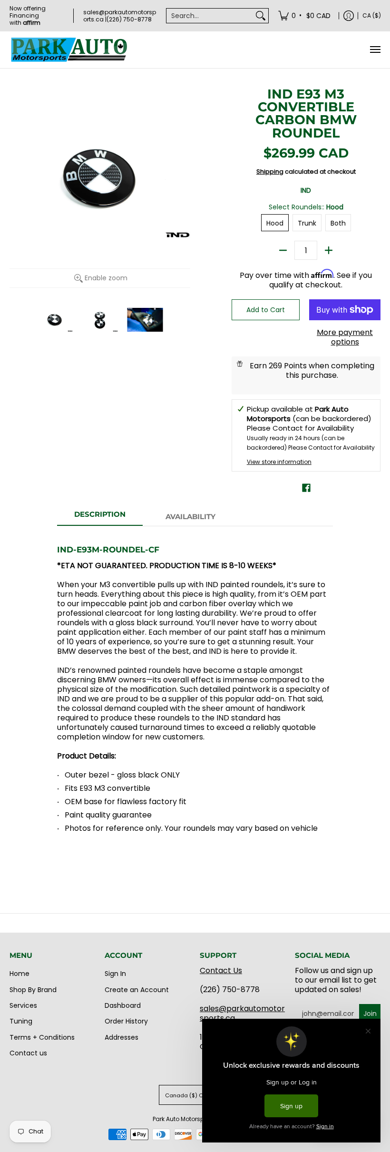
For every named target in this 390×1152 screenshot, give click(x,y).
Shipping (269, 171)
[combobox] (209, 16)
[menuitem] (305, 15)
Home (19, 973)
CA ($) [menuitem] (371, 15)
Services (23, 1005)
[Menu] (374, 49)
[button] (306, 488)
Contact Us (221, 970)
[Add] (328, 250)
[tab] (100, 517)
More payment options (345, 337)
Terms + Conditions (42, 1037)
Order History (126, 1021)
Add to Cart (265, 310)
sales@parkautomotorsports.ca (242, 1013)
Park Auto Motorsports (184, 1119)
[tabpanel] (195, 700)
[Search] (260, 16)
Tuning (21, 1021)
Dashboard (123, 1005)
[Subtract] (283, 250)
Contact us (28, 1053)
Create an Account (137, 989)
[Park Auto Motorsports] (69, 49)
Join (370, 1013)
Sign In (115, 973)
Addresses (121, 1037)
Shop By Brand (33, 989)
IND (306, 190)
